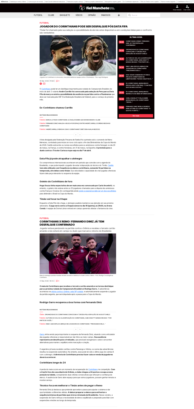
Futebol (38, 15)
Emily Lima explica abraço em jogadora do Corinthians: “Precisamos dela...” (137, 68)
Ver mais (136, 116)
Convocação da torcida (35, 1)
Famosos (105, 15)
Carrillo (111, 165)
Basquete (65, 15)
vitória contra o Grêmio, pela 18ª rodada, (67, 291)
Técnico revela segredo (168, 1)
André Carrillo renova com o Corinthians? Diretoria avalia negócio (73, 129)
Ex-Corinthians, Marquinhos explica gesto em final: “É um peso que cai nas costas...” (139, 85)
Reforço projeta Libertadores (94, 1)
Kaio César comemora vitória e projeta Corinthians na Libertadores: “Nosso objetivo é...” (139, 77)
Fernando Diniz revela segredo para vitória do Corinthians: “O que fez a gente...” (138, 108)
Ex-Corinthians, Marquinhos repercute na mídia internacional (139, 93)
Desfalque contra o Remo (18, 1)
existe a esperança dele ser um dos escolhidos (97, 191)
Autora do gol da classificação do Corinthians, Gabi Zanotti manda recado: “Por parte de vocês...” (139, 60)
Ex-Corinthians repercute (131, 1)
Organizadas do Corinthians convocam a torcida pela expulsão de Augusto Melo (137, 51)
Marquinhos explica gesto (113, 1)
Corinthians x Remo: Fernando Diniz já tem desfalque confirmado (138, 43)
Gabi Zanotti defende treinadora (55, 1)
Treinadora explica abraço (75, 1)
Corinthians (46, 89)
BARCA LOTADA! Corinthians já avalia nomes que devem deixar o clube (73, 120)
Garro (42, 334)
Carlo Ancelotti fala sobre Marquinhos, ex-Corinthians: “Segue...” (137, 100)
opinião (92, 15)
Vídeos (79, 15)
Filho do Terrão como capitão (150, 1)
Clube (51, 15)
